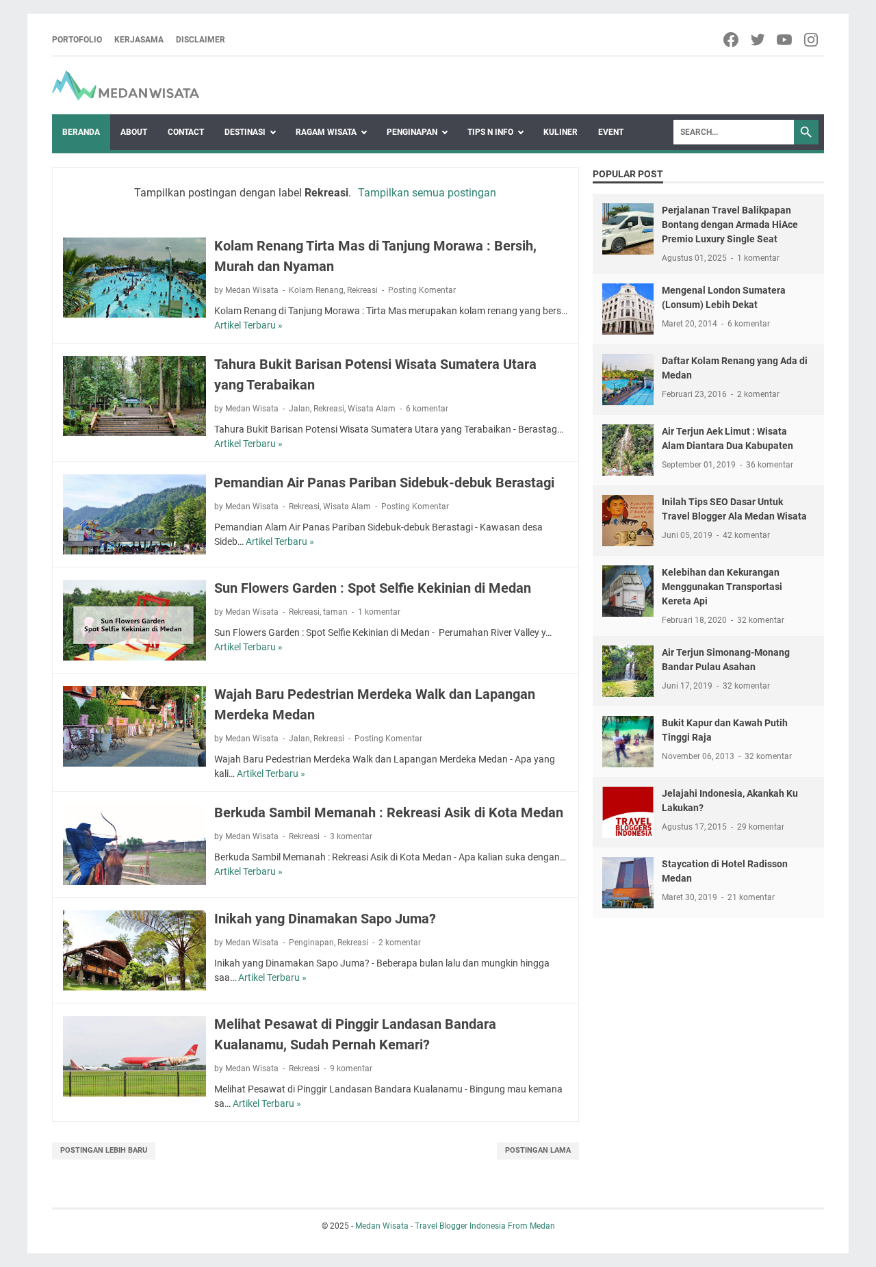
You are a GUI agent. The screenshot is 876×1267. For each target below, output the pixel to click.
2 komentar (399, 942)
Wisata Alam (372, 408)
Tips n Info (490, 132)
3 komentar (351, 836)
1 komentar (379, 612)
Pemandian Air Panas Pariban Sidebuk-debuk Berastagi (384, 482)
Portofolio (77, 39)
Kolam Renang (316, 290)
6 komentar (427, 408)
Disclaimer (200, 39)
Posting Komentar (422, 290)
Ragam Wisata (326, 132)
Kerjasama (139, 39)
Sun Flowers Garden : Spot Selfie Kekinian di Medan (372, 588)
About (133, 132)
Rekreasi (362, 290)
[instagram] (812, 40)
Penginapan (412, 132)
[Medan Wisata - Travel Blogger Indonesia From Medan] (125, 86)
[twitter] (759, 40)
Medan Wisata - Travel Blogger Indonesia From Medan (455, 1226)
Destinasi (245, 132)
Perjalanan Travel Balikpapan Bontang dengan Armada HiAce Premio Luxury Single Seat (730, 224)
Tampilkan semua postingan (427, 192)
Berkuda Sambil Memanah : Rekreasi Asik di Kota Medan (388, 812)
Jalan (299, 408)
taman (335, 612)
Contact (186, 132)
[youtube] (785, 40)
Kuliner (560, 132)
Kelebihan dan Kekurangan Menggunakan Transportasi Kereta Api (722, 586)
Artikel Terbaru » (248, 325)
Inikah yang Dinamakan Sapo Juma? (325, 918)
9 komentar (351, 1068)
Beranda (81, 132)
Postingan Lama (538, 1150)
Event (610, 132)
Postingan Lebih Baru (103, 1150)
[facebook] (732, 40)
